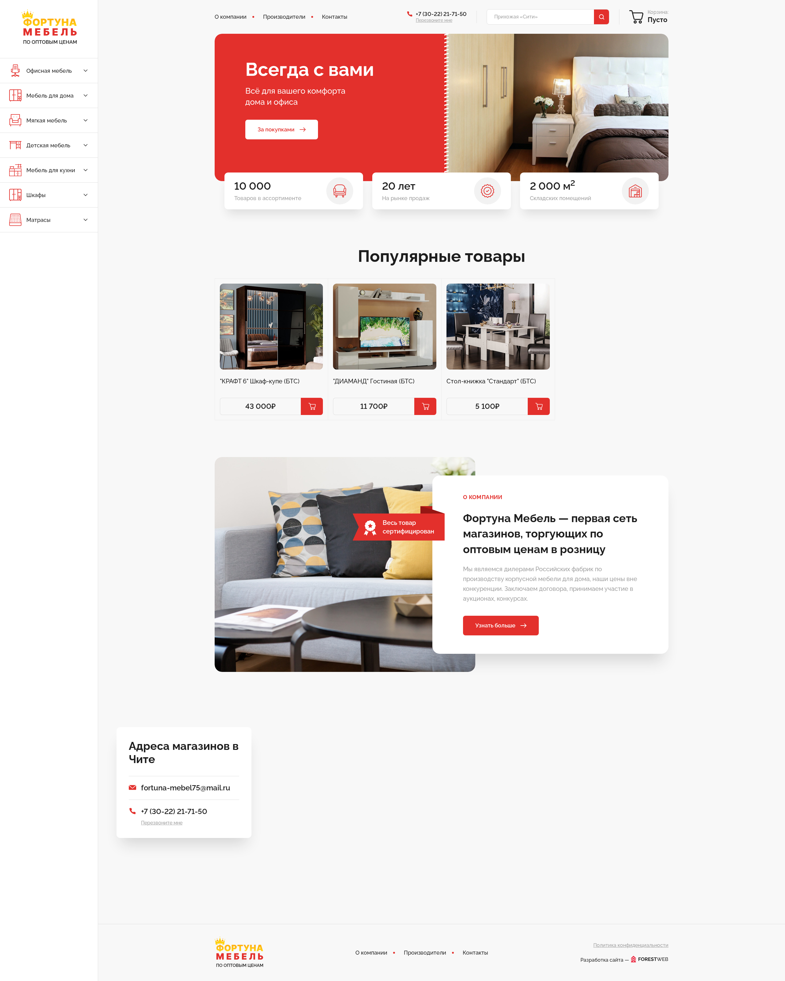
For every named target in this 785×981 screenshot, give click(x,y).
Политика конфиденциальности (630, 945)
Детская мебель (48, 145)
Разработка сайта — (604, 960)
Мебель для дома (50, 95)
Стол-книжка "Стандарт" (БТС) (491, 381)
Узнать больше (495, 625)
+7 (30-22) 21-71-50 (441, 14)
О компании (231, 17)
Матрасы (38, 220)
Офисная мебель (49, 71)
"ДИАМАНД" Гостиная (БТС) (374, 381)
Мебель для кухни (50, 170)
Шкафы (36, 195)
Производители (284, 17)
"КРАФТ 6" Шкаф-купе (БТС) (260, 381)
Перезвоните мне (434, 20)
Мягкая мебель (46, 120)
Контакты (334, 17)
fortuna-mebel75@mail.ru (185, 787)
